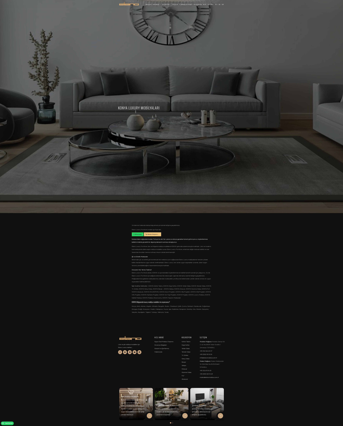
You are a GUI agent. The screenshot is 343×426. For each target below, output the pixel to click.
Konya (134, 306)
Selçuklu (134, 312)
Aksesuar (185, 379)
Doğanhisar (206, 306)
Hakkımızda (158, 352)
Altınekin (155, 306)
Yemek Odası (186, 352)
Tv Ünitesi (185, 355)
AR (223, 4)
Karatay (189, 309)
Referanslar (198, 4)
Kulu (194, 309)
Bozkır (167, 306)
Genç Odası (185, 359)
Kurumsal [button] (156, 4)
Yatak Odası (186, 348)
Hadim (152, 309)
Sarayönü (205, 309)
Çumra (184, 306)
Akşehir (148, 306)
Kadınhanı (175, 309)
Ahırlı (138, 306)
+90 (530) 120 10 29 (206, 374)
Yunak (166, 312)
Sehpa (184, 365)
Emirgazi (134, 309)
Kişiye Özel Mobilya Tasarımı (163, 341)
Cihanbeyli (173, 306)
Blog (204, 4)
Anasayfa (149, 4)
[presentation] (123, 406)
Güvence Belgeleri (160, 345)
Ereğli (140, 309)
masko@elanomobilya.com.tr (209, 377)
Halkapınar (159, 309)
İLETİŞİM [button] (210, 4)
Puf (183, 376)
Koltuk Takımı (186, 341)
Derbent (190, 306)
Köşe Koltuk (185, 345)
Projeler (175, 4)
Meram (198, 309)
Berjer (184, 362)
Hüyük (166, 309)
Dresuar (184, 369)
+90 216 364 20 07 (206, 351)
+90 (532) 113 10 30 (206, 354)
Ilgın (170, 309)
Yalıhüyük (161, 312)
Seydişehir (141, 312)
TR (216, 4)
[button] (171, 422)
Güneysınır (146, 309)
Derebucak (197, 306)
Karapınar (182, 309)
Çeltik (179, 306)
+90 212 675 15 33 (205, 370)
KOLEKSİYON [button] (166, 4)
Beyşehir (161, 306)
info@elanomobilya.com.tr (208, 358)
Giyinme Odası (186, 372)
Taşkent (148, 312)
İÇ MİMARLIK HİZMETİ (185, 4)
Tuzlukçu (154, 312)
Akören (143, 306)
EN (219, 4)
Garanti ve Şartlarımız (161, 348)
